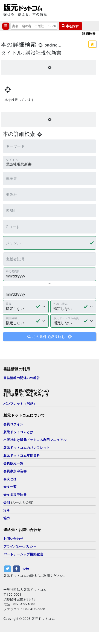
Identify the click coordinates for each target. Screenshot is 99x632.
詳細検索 (89, 33)
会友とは (10, 479)
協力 (6, 518)
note (25, 568)
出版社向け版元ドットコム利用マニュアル (35, 440)
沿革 (6, 510)
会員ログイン (13, 424)
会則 (6, 502)
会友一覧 (10, 487)
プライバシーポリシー (20, 546)
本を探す (72, 26)
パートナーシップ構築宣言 (23, 554)
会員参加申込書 (15, 471)
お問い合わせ (13, 538)
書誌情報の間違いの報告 (21, 378)
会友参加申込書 (15, 494)
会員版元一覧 (13, 463)
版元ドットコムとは (18, 432)
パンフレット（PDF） (20, 403)
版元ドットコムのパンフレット (26, 447)
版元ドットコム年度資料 (21, 455)
